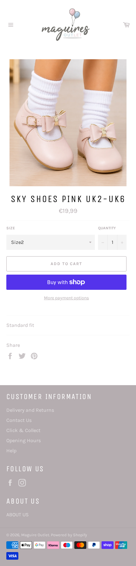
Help (11, 451)
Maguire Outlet (35, 534)
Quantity (107, 228)
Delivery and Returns (30, 410)
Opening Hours (23, 440)
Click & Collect (23, 430)
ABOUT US (17, 515)
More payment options (66, 298)
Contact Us (19, 420)
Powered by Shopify (69, 534)
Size (10, 228)
